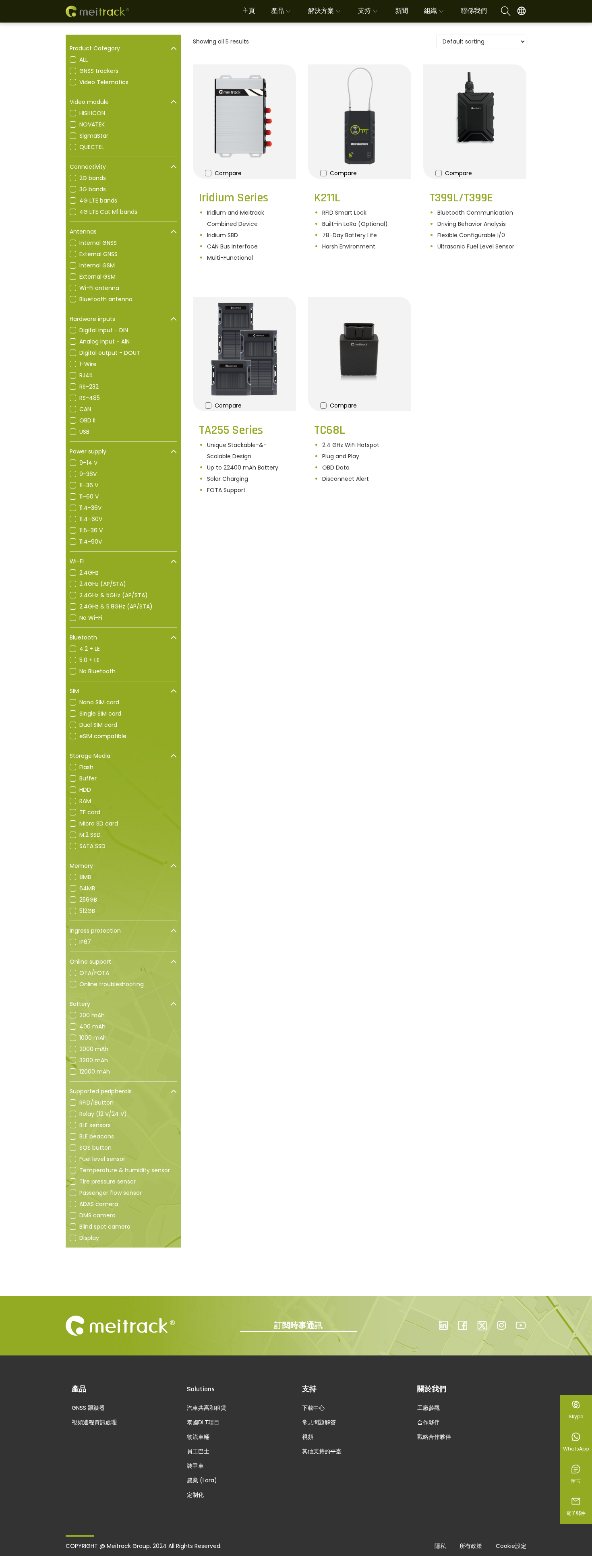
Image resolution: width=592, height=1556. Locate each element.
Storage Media (90, 756)
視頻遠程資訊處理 (94, 1422)
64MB (87, 888)
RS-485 (89, 398)
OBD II (87, 420)
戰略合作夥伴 (434, 1437)
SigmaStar (93, 136)
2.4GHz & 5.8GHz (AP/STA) (116, 606)
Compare (228, 173)
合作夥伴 (428, 1422)
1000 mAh (93, 1038)
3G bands (92, 189)
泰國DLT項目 (203, 1422)
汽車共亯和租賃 (206, 1408)
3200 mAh (93, 1060)
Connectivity (88, 167)
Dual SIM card (98, 725)
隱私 (440, 1546)
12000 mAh (94, 1072)
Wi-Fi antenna (99, 288)
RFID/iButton (96, 1103)
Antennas (83, 232)
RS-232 (89, 387)
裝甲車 (195, 1466)
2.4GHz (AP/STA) (102, 584)
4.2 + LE (89, 649)
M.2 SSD (90, 835)
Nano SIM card (99, 702)
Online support (90, 962)
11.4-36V (90, 508)
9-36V (88, 474)
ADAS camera (98, 1204)
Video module (89, 102)
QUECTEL (91, 147)
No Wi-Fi (90, 618)
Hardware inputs (92, 319)
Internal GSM (97, 265)
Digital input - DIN (103, 330)
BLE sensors (95, 1125)
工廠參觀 (428, 1408)
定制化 (195, 1495)
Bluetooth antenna (105, 299)
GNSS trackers (98, 71)
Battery (80, 1004)
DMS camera (97, 1215)
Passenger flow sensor (110, 1193)
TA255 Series (231, 430)
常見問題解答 (319, 1422)
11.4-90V (90, 542)
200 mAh (92, 1015)
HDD (85, 790)
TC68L (329, 430)
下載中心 (313, 1408)
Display (89, 1238)
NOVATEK (92, 124)
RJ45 (86, 375)
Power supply (88, 451)
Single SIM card (100, 714)
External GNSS (98, 254)
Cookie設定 (511, 1546)
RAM (85, 801)
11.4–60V (90, 519)
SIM (74, 691)
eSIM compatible (102, 736)
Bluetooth (83, 637)
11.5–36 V (91, 530)
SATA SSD (92, 846)
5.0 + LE (89, 660)
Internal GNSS (98, 243)
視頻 (307, 1437)
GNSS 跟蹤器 (88, 1408)
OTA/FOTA (94, 973)
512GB (87, 911)
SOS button (95, 1148)
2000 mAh (93, 1049)
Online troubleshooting (111, 984)
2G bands (92, 178)
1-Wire (88, 364)
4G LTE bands (98, 201)
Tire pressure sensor (107, 1181)
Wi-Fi (77, 561)
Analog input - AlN (104, 341)
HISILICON (92, 113)
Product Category (95, 48)
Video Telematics (103, 82)
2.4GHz (89, 573)
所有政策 (471, 1546)
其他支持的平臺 (322, 1451)
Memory (81, 866)
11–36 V (88, 485)
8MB (85, 877)
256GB (88, 900)
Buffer (88, 778)
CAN (85, 409)
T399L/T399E (461, 197)
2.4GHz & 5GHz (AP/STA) (113, 595)
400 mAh (92, 1026)
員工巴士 (198, 1451)
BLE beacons (96, 1136)
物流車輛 (198, 1437)
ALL (83, 60)
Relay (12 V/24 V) (103, 1114)
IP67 (85, 942)
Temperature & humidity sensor (124, 1170)
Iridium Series (233, 197)
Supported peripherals (101, 1091)
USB (84, 432)
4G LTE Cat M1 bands (108, 212)
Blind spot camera (104, 1227)
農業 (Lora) (202, 1480)
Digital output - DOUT (109, 353)
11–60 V (89, 496)
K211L (327, 197)
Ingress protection (95, 931)
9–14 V (88, 463)
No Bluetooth (97, 671)
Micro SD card (98, 823)
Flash (86, 767)
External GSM (97, 277)
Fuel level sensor (102, 1159)
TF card (89, 812)
